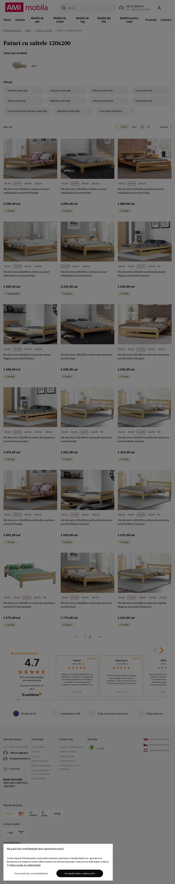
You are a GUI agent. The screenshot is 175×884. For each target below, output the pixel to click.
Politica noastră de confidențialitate (24, 865)
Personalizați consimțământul (31, 873)
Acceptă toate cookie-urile (79, 873)
